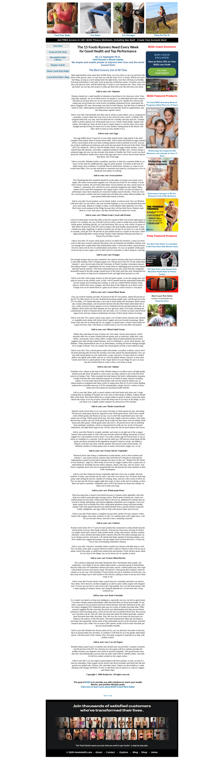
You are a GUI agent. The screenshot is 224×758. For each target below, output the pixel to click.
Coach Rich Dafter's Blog (58, 77)
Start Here (57, 46)
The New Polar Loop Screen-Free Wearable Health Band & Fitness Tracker (162, 271)
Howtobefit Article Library (58, 58)
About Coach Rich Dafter (58, 71)
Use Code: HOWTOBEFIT (162, 71)
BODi (87, 682)
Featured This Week (58, 52)
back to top (108, 696)
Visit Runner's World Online (108, 59)
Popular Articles (58, 65)
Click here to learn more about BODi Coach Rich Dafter (108, 687)
